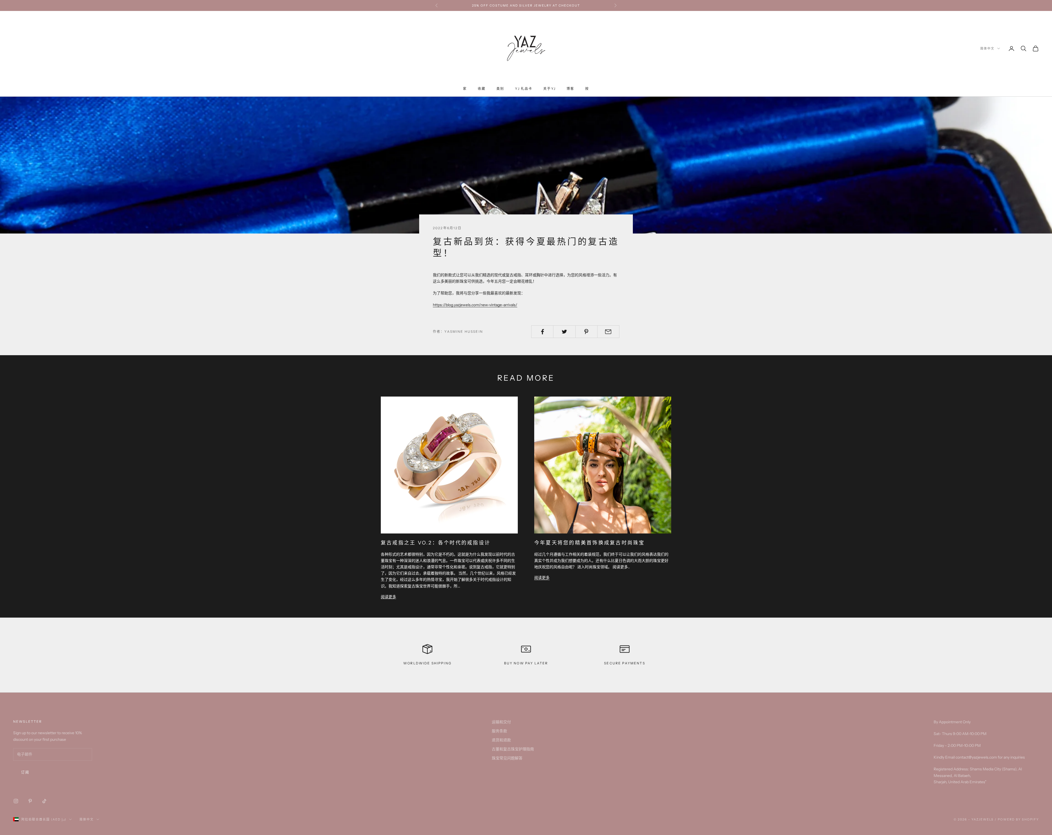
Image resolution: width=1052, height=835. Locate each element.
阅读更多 (388, 596)
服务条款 (499, 730)
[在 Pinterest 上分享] (586, 332)
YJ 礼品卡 (523, 89)
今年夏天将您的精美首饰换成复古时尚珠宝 (589, 543)
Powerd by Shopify (1018, 819)
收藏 (481, 89)
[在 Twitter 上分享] (564, 332)
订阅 (25, 772)
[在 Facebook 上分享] (542, 332)
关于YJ (549, 89)
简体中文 (987, 48)
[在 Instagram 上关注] (16, 801)
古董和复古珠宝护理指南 (513, 749)
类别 (500, 89)
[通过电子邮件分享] (608, 332)
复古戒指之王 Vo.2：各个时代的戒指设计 (435, 543)
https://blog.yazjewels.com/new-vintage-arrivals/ (475, 304)
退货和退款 (501, 740)
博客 (570, 89)
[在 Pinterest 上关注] (30, 801)
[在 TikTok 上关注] (44, 801)
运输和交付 (501, 721)
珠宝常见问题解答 (507, 758)
